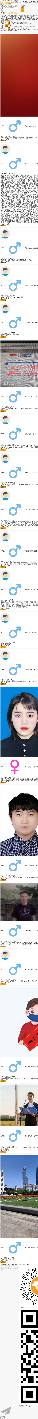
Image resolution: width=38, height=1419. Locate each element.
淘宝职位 (20, 17)
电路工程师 (21, 20)
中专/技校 (20, 26)
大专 (24, 26)
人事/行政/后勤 (21, 15)
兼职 (36, 2)
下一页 (24, 1264)
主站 (14, 2)
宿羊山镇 (14, 30)
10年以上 (31, 24)
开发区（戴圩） (27, 29)
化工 (34, 17)
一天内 (13, 28)
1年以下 (13, 24)
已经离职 (19, 22)
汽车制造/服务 (13, 17)
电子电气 (11, 20)
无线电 (28, 20)
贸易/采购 (5, 17)
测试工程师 (33, 20)
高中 (15, 26)
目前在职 (13, 22)
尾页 (28, 1264)
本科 (28, 26)
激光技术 (3, 21)
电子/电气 (23, 6)
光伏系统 (9, 21)
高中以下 (11, 26)
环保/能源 (34, 18)
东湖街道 (19, 29)
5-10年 (26, 24)
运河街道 (13, 29)
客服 (15, 15)
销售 (12, 15)
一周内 (17, 28)
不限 (9, 15)
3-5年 (22, 24)
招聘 (34, 2)
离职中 (25, 22)
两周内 (22, 28)
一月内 (26, 28)
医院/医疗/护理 (16, 18)
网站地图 (2, 1418)
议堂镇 (9, 30)
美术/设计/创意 (28, 17)
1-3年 (17, 24)
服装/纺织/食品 (26, 18)
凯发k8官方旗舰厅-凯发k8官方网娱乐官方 (9, 1268)
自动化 (16, 20)
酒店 (34, 15)
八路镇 (4, 30)
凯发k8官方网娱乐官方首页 (24, 2)
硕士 (31, 26)
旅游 (31, 15)
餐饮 (28, 15)
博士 (34, 26)
